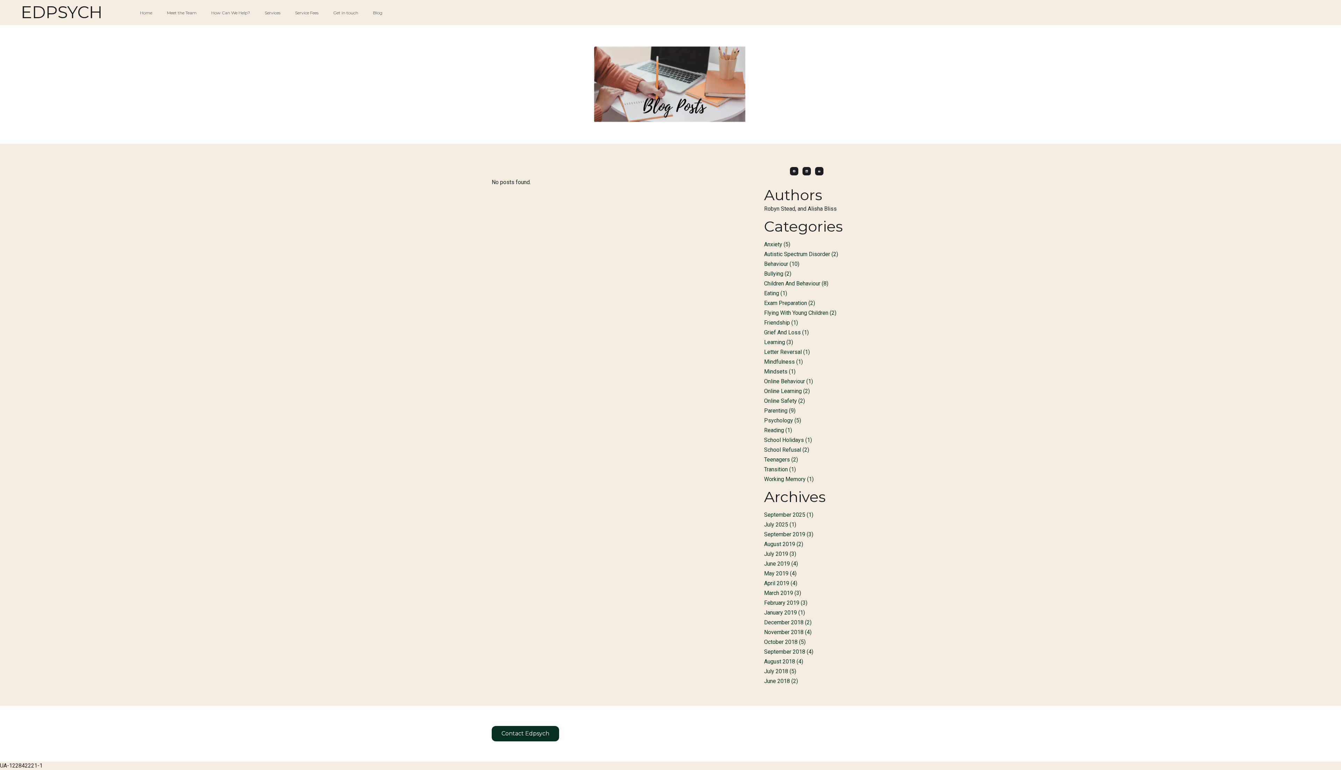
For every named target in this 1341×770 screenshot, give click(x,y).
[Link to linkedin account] (807, 171)
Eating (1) (775, 293)
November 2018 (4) (788, 632)
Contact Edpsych (525, 733)
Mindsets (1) (780, 371)
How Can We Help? (230, 12)
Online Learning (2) (787, 391)
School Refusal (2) (786, 449)
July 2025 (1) (780, 524)
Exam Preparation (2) (789, 303)
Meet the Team (182, 12)
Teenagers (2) (781, 459)
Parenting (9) (780, 410)
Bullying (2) (777, 273)
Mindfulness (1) (783, 361)
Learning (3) (778, 342)
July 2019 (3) (780, 554)
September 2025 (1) (788, 514)
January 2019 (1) (784, 612)
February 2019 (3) (785, 603)
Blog (377, 12)
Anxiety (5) (777, 244)
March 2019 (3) (782, 593)
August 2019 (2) (783, 544)
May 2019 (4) (780, 573)
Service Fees (306, 12)
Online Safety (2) (784, 401)
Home (146, 12)
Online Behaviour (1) (788, 381)
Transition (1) (780, 469)
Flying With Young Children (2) (800, 313)
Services (272, 12)
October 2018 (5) (785, 642)
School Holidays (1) (788, 440)
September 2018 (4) (788, 651)
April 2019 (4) (780, 583)
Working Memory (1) (789, 479)
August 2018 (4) (783, 661)
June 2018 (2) (781, 681)
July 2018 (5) (780, 671)
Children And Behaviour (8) (796, 283)
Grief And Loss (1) (786, 332)
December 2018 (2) (788, 622)
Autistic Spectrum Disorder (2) (801, 254)
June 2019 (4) (781, 563)
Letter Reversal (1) (787, 352)
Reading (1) (778, 430)
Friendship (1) (781, 322)
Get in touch (345, 12)
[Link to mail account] (819, 171)
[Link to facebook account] (794, 171)
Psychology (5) (782, 420)
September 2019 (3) (788, 534)
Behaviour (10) (781, 264)
